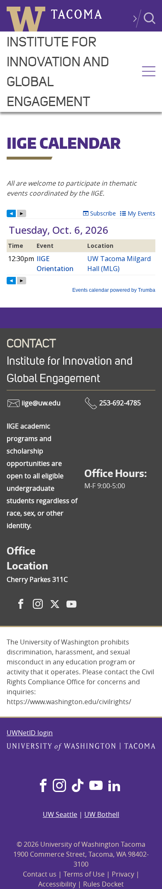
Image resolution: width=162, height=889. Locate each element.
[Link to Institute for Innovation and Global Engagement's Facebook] (21, 604)
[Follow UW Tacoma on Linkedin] (114, 786)
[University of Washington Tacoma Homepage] (81, 758)
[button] (148, 72)
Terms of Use (84, 874)
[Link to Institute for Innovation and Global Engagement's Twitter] (55, 604)
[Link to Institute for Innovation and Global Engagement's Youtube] (71, 604)
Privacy (123, 874)
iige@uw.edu (40, 402)
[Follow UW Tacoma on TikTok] (77, 786)
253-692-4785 (119, 402)
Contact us (39, 874)
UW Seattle (60, 814)
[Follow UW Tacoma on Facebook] (43, 786)
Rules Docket (103, 884)
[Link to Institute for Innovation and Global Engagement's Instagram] (37, 604)
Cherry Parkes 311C (37, 579)
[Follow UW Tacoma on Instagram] (59, 786)
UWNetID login (30, 732)
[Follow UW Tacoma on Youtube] (96, 786)
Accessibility (57, 884)
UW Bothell (101, 814)
